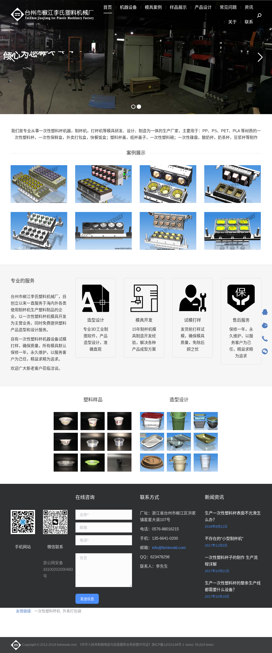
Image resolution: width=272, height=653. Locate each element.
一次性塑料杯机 (47, 611)
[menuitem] (107, 7)
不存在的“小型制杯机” (224, 538)
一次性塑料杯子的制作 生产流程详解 (231, 560)
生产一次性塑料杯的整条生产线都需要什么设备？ (233, 586)
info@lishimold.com (169, 547)
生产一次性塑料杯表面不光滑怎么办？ (233, 516)
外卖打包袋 (72, 611)
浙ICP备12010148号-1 (168, 645)
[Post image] (39, 184)
